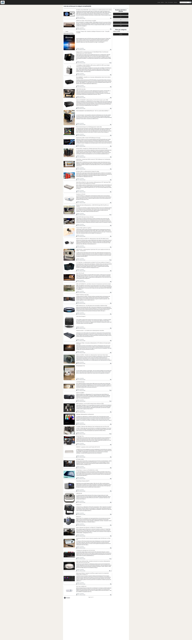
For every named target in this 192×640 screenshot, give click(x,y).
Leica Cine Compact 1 (81, 316)
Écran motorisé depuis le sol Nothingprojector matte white (89, 127)
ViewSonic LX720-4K (80, 194)
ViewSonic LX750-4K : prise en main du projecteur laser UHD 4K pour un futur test (93, 539)
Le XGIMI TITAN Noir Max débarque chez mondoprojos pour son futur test (92, 426)
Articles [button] (162, 2)
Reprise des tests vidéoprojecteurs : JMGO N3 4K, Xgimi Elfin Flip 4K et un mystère (92, 205)
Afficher (120, 34)
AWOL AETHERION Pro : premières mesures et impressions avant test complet (93, 284)
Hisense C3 (78, 504)
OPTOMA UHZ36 (80, 459)
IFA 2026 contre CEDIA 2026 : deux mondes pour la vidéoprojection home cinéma (94, 9)
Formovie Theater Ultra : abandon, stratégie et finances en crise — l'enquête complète (92, 32)
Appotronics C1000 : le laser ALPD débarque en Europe (88, 137)
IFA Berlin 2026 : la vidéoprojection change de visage (87, 171)
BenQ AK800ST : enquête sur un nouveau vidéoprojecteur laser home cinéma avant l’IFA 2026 (93, 78)
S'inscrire (175, 2)
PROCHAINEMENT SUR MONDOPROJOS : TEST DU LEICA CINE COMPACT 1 (92, 110)
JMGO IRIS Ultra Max (81, 89)
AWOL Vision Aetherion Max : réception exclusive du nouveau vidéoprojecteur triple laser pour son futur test (93, 561)
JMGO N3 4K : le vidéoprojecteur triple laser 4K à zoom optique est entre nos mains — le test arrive (93, 250)
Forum (166, 2)
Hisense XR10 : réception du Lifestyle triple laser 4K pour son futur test (91, 148)
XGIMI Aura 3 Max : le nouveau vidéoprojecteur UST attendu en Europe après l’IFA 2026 (93, 343)
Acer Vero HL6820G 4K (81, 586)
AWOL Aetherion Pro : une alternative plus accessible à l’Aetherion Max (91, 305)
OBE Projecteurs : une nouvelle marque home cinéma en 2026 (90, 403)
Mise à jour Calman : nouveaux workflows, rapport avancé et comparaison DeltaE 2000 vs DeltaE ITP (92, 574)
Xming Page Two (80, 436)
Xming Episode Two (80, 365)
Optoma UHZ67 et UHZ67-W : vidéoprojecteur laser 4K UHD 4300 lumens (92, 238)
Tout (121, 25)
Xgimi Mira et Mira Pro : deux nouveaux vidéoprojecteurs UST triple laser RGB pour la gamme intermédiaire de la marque (93, 183)
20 (120, 16)
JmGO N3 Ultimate (80, 382)
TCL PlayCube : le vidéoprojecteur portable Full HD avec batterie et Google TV (93, 262)
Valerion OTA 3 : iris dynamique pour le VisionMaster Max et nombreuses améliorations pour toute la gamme (92, 52)
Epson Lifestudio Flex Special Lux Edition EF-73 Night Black (89, 527)
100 (120, 22)
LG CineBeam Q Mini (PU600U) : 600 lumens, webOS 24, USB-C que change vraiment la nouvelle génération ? (93, 65)
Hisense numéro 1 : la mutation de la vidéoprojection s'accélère (90, 330)
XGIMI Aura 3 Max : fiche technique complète (86, 20)
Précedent (68, 597)
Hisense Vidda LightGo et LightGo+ (84, 227)
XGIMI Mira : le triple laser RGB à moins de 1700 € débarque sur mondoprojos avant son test (93, 160)
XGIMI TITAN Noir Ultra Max (82, 294)
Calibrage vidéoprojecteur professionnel (85, 414)
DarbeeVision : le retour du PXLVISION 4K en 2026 (87, 470)
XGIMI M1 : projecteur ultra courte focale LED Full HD (88, 447)
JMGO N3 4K (79, 493)
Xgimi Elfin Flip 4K (80, 273)
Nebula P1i (78, 516)
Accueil (159, 2)
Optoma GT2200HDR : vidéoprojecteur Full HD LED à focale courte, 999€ (92, 100)
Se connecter (170, 2)
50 (120, 19)
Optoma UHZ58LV (80, 392)
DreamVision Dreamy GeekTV (82, 481)
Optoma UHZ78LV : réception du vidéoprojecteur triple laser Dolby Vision (92, 355)
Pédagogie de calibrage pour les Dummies (85, 550)
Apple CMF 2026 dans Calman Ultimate (85, 217)
